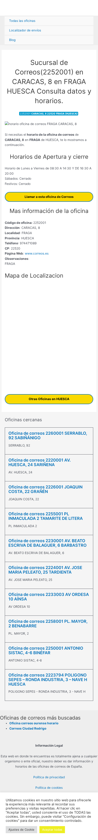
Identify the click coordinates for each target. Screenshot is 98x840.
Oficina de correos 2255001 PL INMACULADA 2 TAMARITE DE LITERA (45, 516)
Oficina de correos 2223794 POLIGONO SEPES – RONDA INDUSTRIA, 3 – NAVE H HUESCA (47, 680)
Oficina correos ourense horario (33, 723)
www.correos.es (36, 253)
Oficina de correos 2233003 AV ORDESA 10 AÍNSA (48, 596)
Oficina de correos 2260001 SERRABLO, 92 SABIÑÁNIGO (47, 435)
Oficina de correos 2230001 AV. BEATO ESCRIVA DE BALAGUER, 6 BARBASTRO (47, 543)
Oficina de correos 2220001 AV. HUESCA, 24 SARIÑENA (39, 462)
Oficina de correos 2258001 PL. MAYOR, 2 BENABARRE (48, 623)
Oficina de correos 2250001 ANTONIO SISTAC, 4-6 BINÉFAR (45, 650)
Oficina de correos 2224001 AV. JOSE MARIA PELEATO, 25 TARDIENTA (45, 569)
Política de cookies (49, 787)
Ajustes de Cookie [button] (21, 829)
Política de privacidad (49, 777)
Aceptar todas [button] (52, 829)
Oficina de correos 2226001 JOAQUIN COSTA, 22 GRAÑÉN (45, 489)
